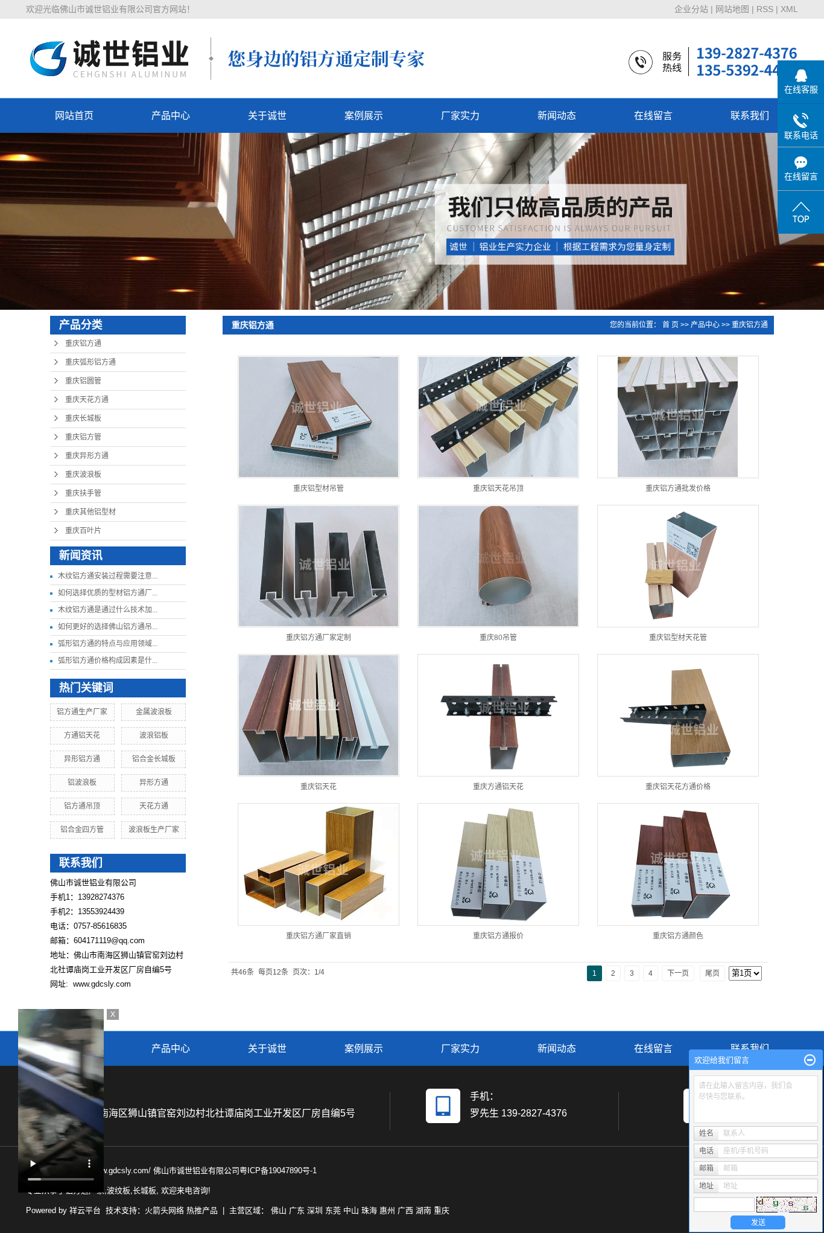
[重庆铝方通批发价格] (678, 417)
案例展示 (363, 115)
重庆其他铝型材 (90, 512)
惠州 (387, 1210)
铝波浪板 (82, 782)
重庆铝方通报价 (498, 936)
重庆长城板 (83, 418)
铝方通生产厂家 (82, 712)
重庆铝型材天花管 (678, 637)
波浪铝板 (153, 735)
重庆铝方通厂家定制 (318, 637)
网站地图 (732, 9)
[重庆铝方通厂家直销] (318, 864)
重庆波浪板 (83, 474)
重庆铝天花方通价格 (678, 787)
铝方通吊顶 (82, 806)
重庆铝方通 (83, 343)
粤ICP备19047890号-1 (278, 1170)
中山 (351, 1210)
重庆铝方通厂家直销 (318, 936)
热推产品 (202, 1210)
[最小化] (810, 1060)
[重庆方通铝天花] (498, 715)
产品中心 (170, 115)
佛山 (279, 1210)
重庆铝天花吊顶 (498, 488)
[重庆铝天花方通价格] (678, 715)
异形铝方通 (82, 759)
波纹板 (118, 1190)
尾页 (712, 973)
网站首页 (74, 115)
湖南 (423, 1210)
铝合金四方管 (82, 829)
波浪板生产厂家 (153, 829)
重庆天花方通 (87, 400)
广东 (297, 1210)
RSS (764, 9)
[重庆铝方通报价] (498, 864)
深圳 (315, 1210)
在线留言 (653, 115)
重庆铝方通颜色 (678, 936)
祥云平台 (85, 1210)
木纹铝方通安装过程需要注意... (107, 576)
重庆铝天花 (318, 787)
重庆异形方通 (87, 456)
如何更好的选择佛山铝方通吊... (107, 627)
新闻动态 (556, 115)
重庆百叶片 (83, 531)
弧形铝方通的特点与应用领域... (107, 643)
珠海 (369, 1210)
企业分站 (691, 9)
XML (789, 9)
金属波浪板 (154, 712)
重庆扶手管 (83, 493)
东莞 (333, 1210)
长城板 (144, 1190)
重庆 (441, 1210)
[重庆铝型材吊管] (318, 417)
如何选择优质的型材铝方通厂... (107, 593)
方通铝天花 (82, 735)
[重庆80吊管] (498, 566)
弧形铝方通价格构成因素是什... (107, 660)
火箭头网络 (164, 1210)
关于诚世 (267, 115)
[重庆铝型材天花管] (678, 566)
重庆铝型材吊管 (318, 488)
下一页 (678, 973)
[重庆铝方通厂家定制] (318, 566)
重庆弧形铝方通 (90, 362)
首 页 (670, 325)
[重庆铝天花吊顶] (498, 417)
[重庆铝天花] (318, 715)
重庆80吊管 (498, 637)
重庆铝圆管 (83, 381)
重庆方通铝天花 (498, 787)
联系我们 (750, 115)
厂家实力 (460, 115)
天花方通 (153, 806)
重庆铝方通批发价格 (678, 488)
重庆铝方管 (83, 437)
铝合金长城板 (154, 759)
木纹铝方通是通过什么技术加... (107, 610)
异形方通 (153, 782)
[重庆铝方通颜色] (678, 864)
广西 (405, 1210)
